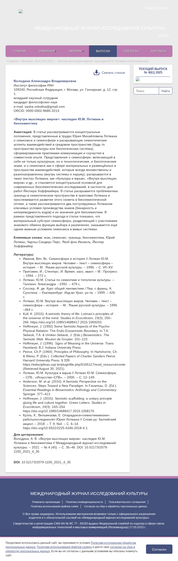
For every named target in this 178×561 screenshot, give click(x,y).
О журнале (47, 51)
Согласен (159, 549)
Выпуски (103, 51)
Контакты (158, 51)
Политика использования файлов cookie (54, 506)
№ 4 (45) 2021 (44, 61)
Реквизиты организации (46, 502)
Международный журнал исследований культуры (100, 28)
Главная (19, 51)
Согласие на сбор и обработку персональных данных (115, 506)
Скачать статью (113, 72)
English (163, 35)
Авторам (75, 51)
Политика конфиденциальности (84, 502)
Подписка (131, 51)
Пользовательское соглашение (127, 502)
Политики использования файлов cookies (64, 547)
